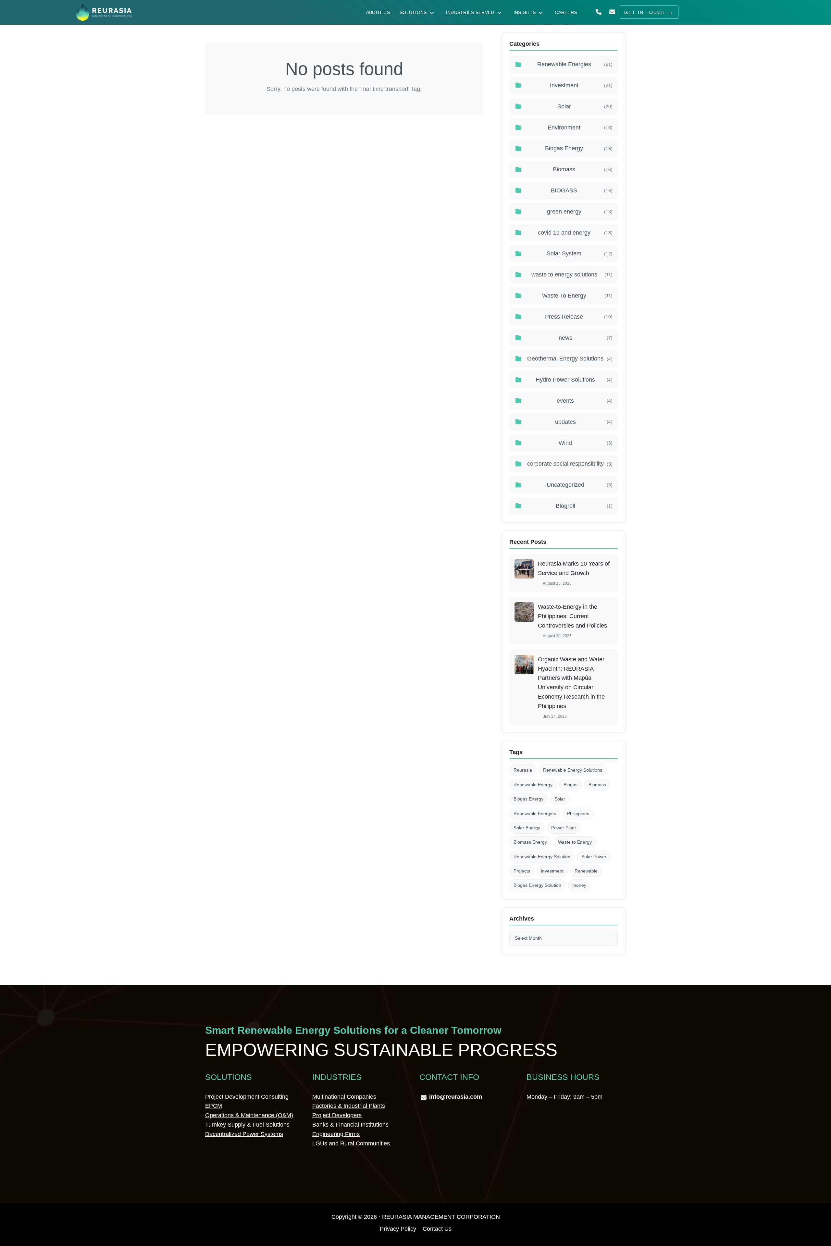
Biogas (570, 784)
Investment (581, 85)
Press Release (579, 316)
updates (584, 422)
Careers (566, 12)
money (579, 885)
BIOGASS (582, 190)
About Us (378, 12)
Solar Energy (527, 827)
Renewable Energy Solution (542, 856)
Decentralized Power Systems (244, 1134)
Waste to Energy (575, 842)
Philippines (578, 813)
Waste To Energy (577, 295)
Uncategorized (580, 485)
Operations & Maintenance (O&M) (249, 1115)
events (585, 400)
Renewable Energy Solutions (572, 770)
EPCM (213, 1106)
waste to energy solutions (572, 274)
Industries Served (470, 12)
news (586, 338)
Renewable (586, 870)
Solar (585, 106)
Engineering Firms (336, 1134)
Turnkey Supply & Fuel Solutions (247, 1124)
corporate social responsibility (570, 463)
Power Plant (563, 827)
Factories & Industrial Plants (348, 1106)
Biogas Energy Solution (537, 885)
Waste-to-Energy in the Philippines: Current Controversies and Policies (572, 616)
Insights (525, 12)
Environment (580, 127)
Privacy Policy (398, 1229)
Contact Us (437, 1229)
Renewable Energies (575, 64)
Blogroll (584, 506)
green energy (580, 211)
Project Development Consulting (247, 1096)
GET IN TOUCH (644, 12)
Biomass (583, 169)
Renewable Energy (533, 784)
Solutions (413, 12)
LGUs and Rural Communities (351, 1143)
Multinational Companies (344, 1096)
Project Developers (337, 1115)
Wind (586, 443)
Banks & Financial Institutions (350, 1124)
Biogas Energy (579, 148)
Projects (522, 870)
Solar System (580, 253)
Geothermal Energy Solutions (570, 358)
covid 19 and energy (575, 232)
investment (552, 870)
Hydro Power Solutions (574, 379)
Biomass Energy (530, 842)
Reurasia (523, 770)
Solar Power (593, 856)
